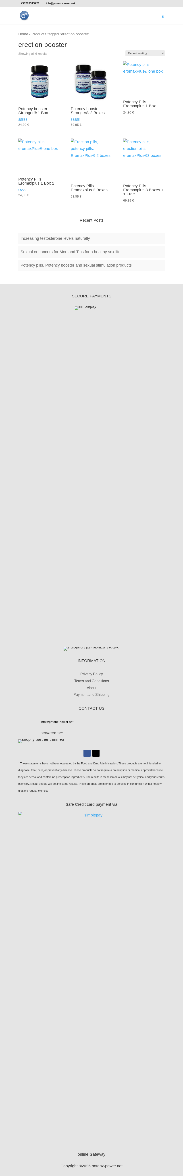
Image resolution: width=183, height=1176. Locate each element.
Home (23, 34)
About (91, 688)
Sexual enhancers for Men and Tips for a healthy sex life (71, 252)
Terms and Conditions (91, 681)
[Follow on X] (96, 753)
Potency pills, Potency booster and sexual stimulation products (76, 265)
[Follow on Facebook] (87, 753)
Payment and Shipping (91, 694)
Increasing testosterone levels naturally (55, 238)
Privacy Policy (91, 674)
